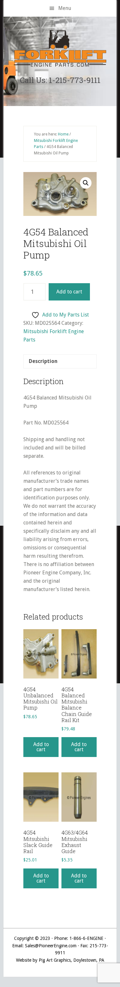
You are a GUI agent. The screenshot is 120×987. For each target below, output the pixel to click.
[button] (86, 183)
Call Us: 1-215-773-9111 (60, 80)
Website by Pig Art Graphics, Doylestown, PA (60, 960)
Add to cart (69, 292)
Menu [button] (64, 8)
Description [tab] (43, 361)
